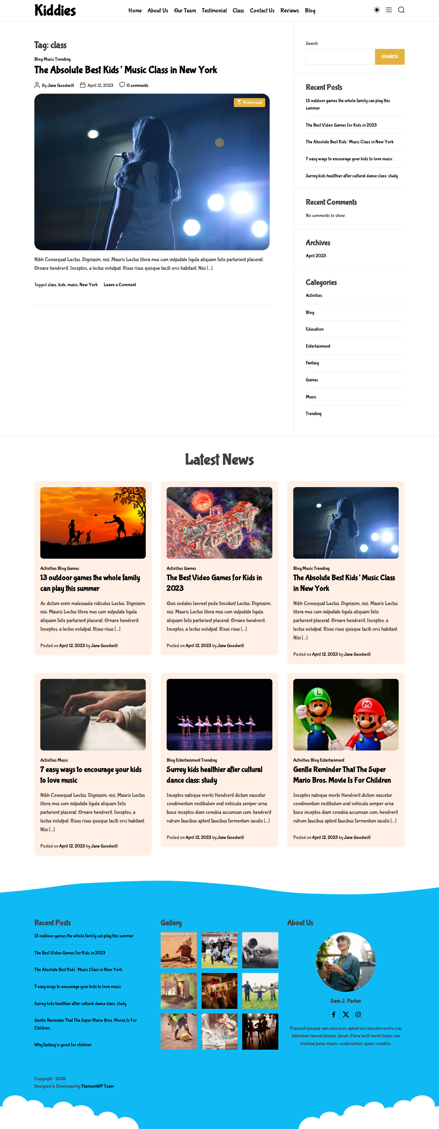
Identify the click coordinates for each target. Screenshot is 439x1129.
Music (49, 59)
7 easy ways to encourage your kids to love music (349, 159)
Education (314, 329)
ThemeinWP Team (97, 1086)
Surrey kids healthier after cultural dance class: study (352, 176)
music (72, 285)
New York (88, 285)
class (52, 285)
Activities (314, 295)
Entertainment (318, 346)
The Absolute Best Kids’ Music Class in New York (125, 70)
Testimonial (214, 10)
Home (135, 10)
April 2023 (316, 256)
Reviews (289, 10)
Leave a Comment (120, 285)
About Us (158, 10)
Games (312, 380)
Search (312, 43)
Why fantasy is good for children (62, 1045)
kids (62, 285)
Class (238, 10)
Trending (62, 59)
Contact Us (262, 10)
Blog (310, 10)
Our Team (185, 10)
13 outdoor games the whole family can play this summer (83, 936)
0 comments (137, 85)
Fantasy (312, 363)
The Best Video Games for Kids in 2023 (341, 125)
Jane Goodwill (60, 85)
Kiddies (55, 10)
